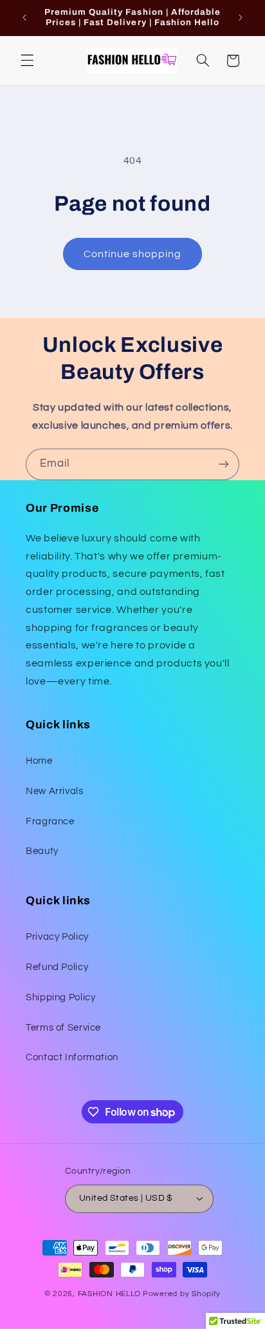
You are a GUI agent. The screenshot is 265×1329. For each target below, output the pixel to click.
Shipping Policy (60, 997)
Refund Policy (57, 967)
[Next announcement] (240, 17)
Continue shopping (133, 254)
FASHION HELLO (110, 1293)
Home (39, 761)
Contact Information (72, 1057)
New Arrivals (55, 791)
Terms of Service (63, 1028)
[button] (27, 60)
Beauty (42, 851)
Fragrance (50, 821)
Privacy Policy (57, 937)
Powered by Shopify (182, 1293)
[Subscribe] (224, 464)
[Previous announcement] (24, 17)
